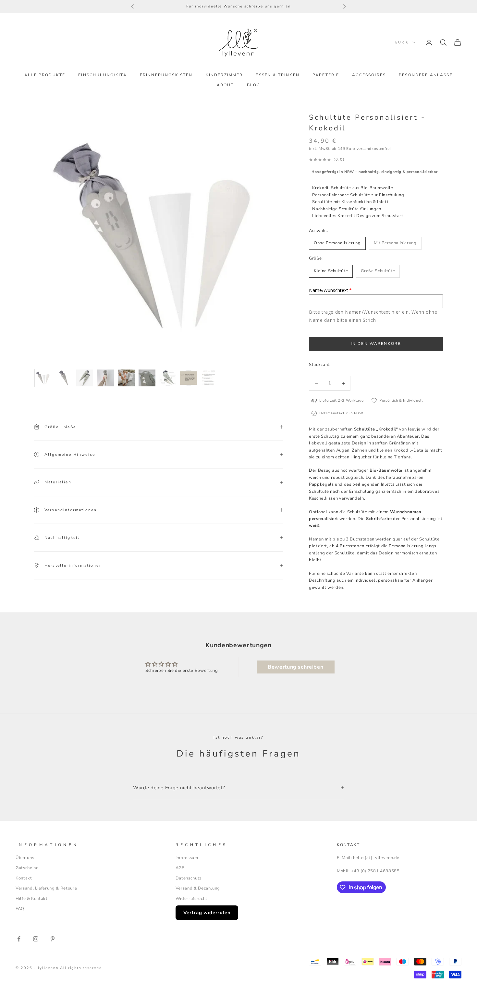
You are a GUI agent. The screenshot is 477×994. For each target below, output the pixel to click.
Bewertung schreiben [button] (295, 667)
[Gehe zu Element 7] (168, 378)
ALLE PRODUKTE (44, 75)
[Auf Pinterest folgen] (52, 939)
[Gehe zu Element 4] (105, 378)
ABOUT (225, 85)
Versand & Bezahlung (198, 888)
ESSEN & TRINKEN (277, 75)
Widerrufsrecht (191, 899)
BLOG (254, 85)
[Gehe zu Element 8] (188, 378)
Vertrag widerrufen (207, 912)
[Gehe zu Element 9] (209, 378)
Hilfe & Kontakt (32, 899)
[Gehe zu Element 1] (43, 378)
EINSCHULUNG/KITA (102, 75)
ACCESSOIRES (369, 75)
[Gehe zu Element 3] (85, 378)
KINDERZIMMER (224, 75)
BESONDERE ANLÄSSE (426, 75)
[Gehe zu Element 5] (126, 378)
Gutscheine (27, 868)
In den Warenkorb (376, 343)
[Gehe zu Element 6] (147, 378)
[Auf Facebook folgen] (19, 939)
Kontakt (24, 878)
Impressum (187, 858)
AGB (180, 868)
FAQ (20, 909)
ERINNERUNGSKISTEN (166, 75)
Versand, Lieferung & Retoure (46, 888)
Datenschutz (189, 878)
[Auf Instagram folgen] (35, 939)
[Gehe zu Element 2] (64, 378)
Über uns (25, 858)
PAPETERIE (325, 75)
